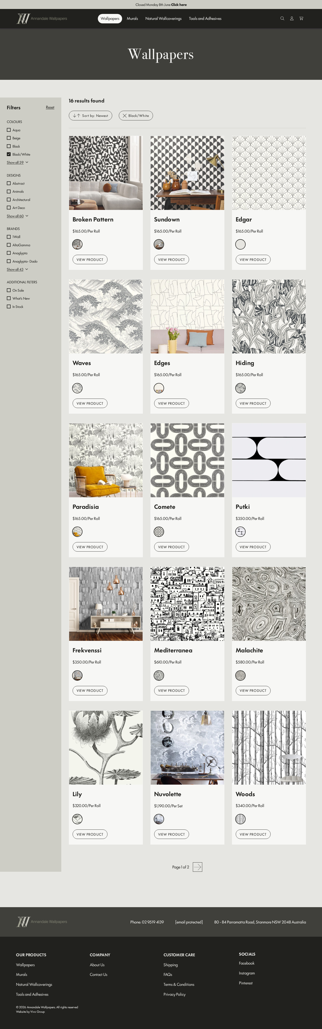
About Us (97, 964)
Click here (179, 4)
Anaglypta (19, 252)
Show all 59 (15, 162)
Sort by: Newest (95, 115)
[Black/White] (77, 244)
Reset (50, 107)
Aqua (16, 129)
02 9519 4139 (153, 922)
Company (100, 954)
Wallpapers (110, 18)
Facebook (247, 963)
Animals (18, 191)
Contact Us (98, 974)
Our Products (31, 954)
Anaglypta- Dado (24, 261)
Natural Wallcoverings (163, 18)
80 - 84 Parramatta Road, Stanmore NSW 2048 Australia (260, 922)
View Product (90, 259)
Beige (16, 137)
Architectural (21, 199)
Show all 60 (15, 215)
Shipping (171, 964)
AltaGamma (21, 244)
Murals (132, 18)
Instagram (247, 973)
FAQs (168, 974)
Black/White (21, 154)
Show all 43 (15, 269)
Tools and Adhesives (205, 18)
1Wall (16, 236)
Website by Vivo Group (30, 1011)
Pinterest (246, 983)
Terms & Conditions (179, 984)
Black (16, 146)
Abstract (18, 183)
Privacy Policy (175, 994)
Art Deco (18, 207)
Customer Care (179, 954)
